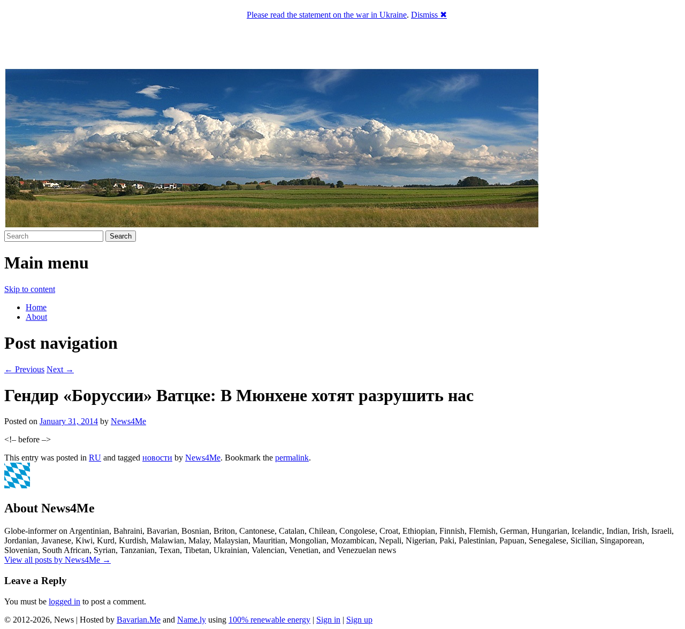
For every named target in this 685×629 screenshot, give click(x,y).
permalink (292, 457)
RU (95, 457)
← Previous (24, 369)
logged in (64, 601)
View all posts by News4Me (57, 559)
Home (36, 307)
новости (157, 457)
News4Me (128, 421)
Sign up (359, 619)
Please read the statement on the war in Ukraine (327, 14)
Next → (60, 369)
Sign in (328, 619)
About (36, 316)
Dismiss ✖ (429, 14)
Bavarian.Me (139, 619)
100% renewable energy (269, 619)
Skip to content (29, 289)
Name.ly (191, 619)
